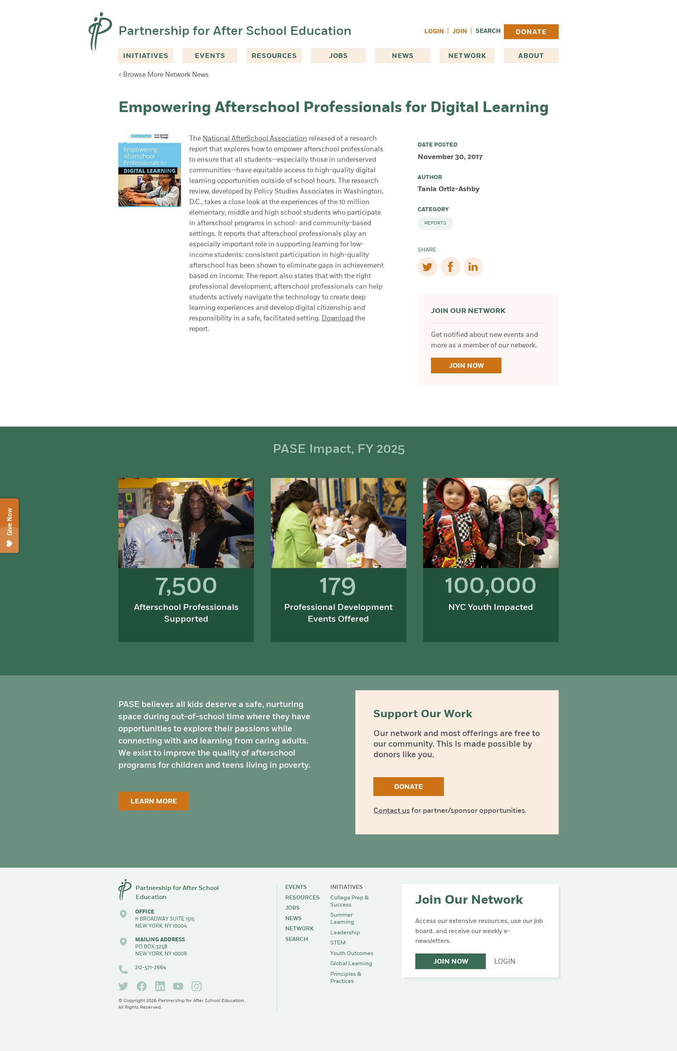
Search (488, 31)
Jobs (338, 56)
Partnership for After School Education (234, 31)
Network (467, 56)
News (403, 56)
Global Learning (351, 964)
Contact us (391, 811)
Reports (435, 223)
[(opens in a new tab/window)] (123, 986)
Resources (274, 56)
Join (460, 32)
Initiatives (145, 56)
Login (434, 32)
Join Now (466, 366)
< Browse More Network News (163, 75)
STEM (338, 943)
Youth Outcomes (351, 954)
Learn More (153, 801)
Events (210, 56)
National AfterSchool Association (255, 139)
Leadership (345, 933)
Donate (531, 32)
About (531, 56)
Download (337, 318)
